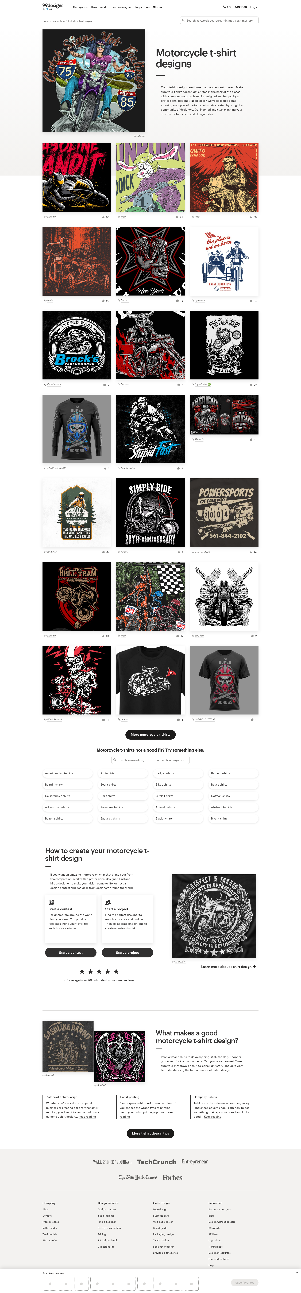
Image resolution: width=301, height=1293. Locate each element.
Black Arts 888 (54, 719)
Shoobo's (199, 439)
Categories (80, 7)
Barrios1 (125, 300)
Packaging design (163, 1234)
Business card (161, 1215)
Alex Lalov (180, 961)
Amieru (124, 551)
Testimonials (50, 1234)
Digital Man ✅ (203, 384)
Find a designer (122, 7)
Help (211, 1265)
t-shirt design (196, 114)
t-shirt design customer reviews (113, 980)
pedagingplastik (202, 551)
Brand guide (160, 1227)
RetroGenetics (54, 384)
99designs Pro (106, 1246)
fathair (124, 719)
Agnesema (200, 300)
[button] (296, 1272)
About (46, 1209)
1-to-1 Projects (106, 1215)
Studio (157, 7)
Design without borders (222, 1221)
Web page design (163, 1221)
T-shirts (72, 21)
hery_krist (199, 635)
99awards (214, 1227)
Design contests (107, 1209)
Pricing (102, 1234)
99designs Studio (108, 1240)
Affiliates (214, 1234)
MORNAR (52, 551)
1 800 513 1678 (237, 7)
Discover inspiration (109, 1227)
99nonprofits (50, 1240)
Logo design (160, 1209)
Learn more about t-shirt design (226, 967)
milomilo (141, 135)
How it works (99, 7)
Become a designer (220, 1209)
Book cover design (163, 1246)
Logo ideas (215, 1240)
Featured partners (219, 1258)
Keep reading (87, 1116)
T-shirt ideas (216, 1246)
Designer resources (220, 1252)
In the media (50, 1227)
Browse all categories (165, 1252)
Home (46, 21)
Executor (51, 216)
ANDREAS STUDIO (57, 467)
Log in (254, 7)
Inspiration (142, 7)
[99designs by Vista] (53, 6)
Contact (47, 1215)
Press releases (51, 1221)
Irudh (123, 216)
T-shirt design (161, 1240)
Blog (211, 1215)
